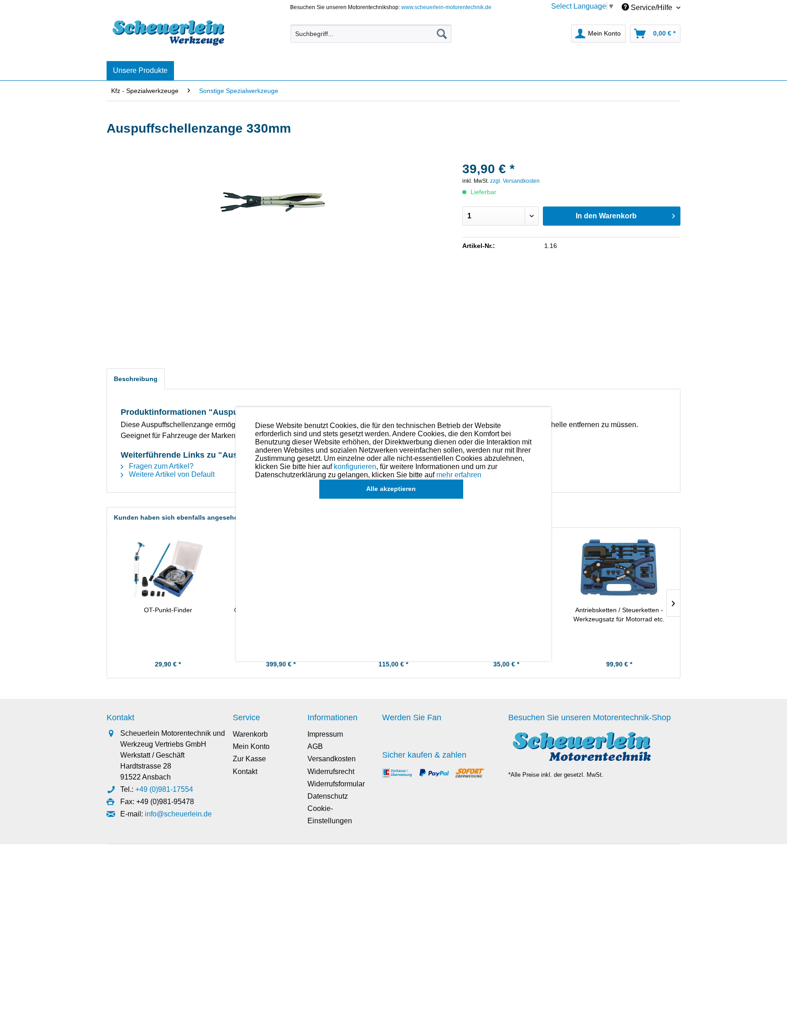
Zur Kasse (249, 759)
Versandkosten (331, 759)
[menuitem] (371, 34)
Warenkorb (250, 734)
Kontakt (245, 771)
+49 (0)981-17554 (164, 789)
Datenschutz (327, 796)
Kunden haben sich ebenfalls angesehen (178, 517)
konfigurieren (355, 466)
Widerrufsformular (336, 784)
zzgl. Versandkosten (515, 181)
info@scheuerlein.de (178, 814)
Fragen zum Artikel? (160, 466)
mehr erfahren (458, 475)
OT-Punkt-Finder (168, 610)
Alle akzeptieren (391, 488)
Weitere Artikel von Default (171, 474)
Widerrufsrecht (330, 771)
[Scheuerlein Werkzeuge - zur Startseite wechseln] (169, 31)
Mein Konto (251, 746)
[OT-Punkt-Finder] (168, 569)
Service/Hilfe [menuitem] (651, 7)
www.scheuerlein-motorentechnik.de (446, 7)
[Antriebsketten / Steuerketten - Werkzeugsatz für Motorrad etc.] (619, 569)
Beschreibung (136, 378)
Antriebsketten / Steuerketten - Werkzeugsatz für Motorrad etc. (618, 614)
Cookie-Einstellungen (329, 815)
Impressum (325, 734)
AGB (315, 746)
